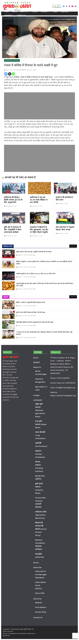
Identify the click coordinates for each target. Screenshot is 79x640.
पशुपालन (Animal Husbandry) (40, 454)
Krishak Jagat (32, 70)
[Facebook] (6, 74)
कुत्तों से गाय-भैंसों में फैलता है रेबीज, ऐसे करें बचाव (30, 312)
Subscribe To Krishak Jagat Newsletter (41, 574)
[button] (28, 12)
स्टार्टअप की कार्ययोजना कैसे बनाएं (64, 198)
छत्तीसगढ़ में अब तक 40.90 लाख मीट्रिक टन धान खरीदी (39, 200)
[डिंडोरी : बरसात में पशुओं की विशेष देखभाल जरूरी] (8, 304)
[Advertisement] (39, 105)
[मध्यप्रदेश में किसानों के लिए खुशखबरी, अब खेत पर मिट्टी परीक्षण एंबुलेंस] (39, 213)
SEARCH (14, 12)
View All (73, 246)
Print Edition (40, 607)
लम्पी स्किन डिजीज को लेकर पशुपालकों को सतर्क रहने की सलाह (34, 322)
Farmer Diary (40, 612)
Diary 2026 (40, 593)
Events (55, 12)
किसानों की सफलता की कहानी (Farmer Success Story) (41, 529)
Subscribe (64, 12)
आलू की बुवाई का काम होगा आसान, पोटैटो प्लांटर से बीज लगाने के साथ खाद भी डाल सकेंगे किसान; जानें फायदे (44, 285)
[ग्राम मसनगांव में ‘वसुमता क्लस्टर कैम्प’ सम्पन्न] (65, 213)
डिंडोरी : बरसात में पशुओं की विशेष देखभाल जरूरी (30, 302)
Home (7, 12)
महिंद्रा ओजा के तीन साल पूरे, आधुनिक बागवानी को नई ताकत (34, 252)
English (54, 5)
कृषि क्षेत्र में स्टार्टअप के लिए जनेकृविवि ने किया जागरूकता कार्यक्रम (12, 230)
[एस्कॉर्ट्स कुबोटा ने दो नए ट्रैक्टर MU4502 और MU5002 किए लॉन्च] (8, 276)
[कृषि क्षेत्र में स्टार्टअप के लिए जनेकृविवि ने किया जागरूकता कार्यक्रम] (13, 213)
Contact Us (21, 15)
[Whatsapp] (13, 74)
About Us (23, 12)
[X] (9, 74)
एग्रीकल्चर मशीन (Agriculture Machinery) (41, 515)
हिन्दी (59, 5)
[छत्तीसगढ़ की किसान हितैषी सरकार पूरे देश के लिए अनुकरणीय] (13, 183)
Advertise (8, 15)
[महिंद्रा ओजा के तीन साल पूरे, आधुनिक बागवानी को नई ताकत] (8, 254)
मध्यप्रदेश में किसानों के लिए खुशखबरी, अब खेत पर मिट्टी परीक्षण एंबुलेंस (39, 230)
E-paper (35, 12)
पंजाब (25, 70)
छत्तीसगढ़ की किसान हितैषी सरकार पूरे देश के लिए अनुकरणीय (13, 200)
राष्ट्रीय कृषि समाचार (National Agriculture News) (40, 410)
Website (38, 602)
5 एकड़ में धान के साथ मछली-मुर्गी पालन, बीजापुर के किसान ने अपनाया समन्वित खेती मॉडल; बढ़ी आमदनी (44, 333)
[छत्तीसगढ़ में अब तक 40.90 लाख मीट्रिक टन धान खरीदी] (39, 183)
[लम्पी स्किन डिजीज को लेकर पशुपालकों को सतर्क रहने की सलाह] (8, 324)
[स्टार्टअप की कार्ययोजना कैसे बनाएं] (65, 183)
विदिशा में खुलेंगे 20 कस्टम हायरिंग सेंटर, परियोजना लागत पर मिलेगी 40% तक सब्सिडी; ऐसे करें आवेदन (44, 263)
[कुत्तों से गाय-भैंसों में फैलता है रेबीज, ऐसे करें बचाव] (8, 314)
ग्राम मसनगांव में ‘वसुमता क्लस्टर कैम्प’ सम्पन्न (65, 228)
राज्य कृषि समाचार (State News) (12, 60)
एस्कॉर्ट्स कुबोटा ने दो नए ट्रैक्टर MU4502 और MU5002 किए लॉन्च (35, 274)
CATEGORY (44, 12)
